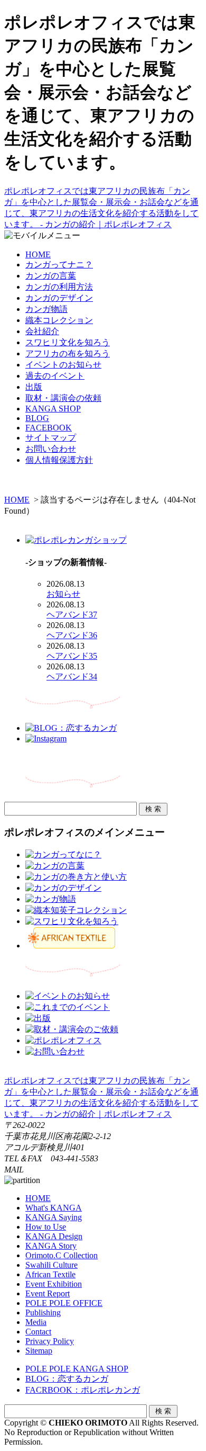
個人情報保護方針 (59, 459)
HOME (38, 254)
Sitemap (38, 1350)
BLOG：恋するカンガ (66, 1378)
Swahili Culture (51, 1264)
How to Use (45, 1226)
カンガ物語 (46, 309)
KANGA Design (53, 1236)
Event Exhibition (53, 1283)
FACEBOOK (48, 427)
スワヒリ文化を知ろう (67, 342)
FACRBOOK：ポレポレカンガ (82, 1389)
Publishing (43, 1312)
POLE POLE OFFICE (63, 1302)
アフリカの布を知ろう (67, 353)
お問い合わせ (50, 448)
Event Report (47, 1293)
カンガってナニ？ (59, 264)
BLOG (37, 418)
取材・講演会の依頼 (63, 397)
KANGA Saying (53, 1217)
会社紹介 (42, 331)
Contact (38, 1331)
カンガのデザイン (59, 297)
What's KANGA (53, 1207)
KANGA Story (51, 1245)
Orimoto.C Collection (61, 1255)
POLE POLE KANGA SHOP (76, 1368)
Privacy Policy (49, 1341)
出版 (33, 386)
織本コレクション (59, 320)
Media (35, 1322)
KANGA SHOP (53, 408)
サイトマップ (50, 437)
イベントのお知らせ (63, 364)
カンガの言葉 (50, 275)
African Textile (50, 1274)
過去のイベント (55, 375)
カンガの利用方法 (59, 286)
